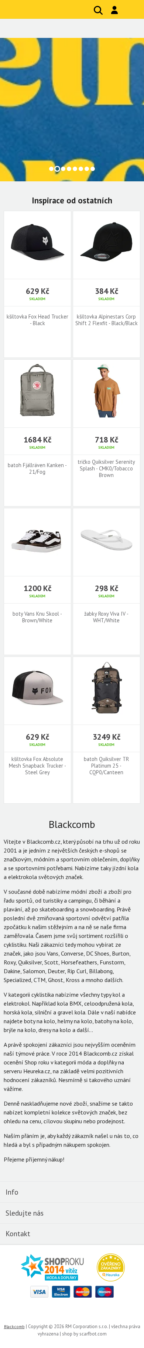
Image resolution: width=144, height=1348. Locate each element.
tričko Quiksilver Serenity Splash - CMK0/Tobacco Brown (106, 469)
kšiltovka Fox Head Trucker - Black (37, 320)
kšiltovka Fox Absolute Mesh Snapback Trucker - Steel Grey (37, 766)
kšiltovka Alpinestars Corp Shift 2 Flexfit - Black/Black (106, 320)
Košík (131, 10)
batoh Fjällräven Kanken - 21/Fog (37, 468)
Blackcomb (52, 9)
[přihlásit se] (114, 10)
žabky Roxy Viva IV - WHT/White (106, 617)
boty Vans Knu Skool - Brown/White (37, 617)
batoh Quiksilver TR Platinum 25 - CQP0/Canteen (106, 766)
